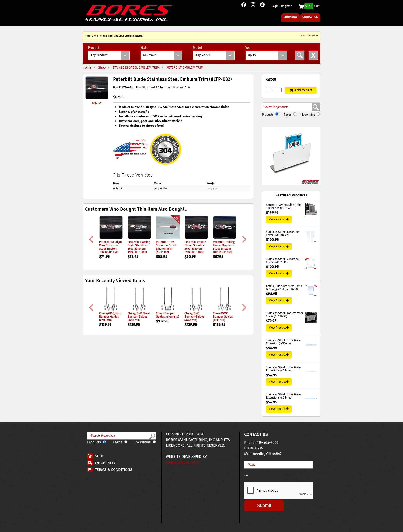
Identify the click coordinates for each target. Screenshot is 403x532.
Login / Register (282, 6)
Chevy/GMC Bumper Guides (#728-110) (194, 316)
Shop (99, 456)
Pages (288, 114)
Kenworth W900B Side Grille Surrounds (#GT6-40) (284, 206)
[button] (291, 156)
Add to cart (303, 90)
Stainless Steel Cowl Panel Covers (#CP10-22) (282, 234)
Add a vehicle (308, 36)
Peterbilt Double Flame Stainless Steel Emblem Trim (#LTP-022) (195, 247)
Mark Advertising (182, 462)
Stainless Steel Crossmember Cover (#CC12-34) (284, 315)
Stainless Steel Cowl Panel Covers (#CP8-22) (282, 261)
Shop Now (290, 17)
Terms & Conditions (113, 470)
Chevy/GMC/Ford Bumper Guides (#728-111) (139, 316)
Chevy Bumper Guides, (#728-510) (167, 315)
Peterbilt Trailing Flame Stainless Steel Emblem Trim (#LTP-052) (224, 247)
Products (268, 114)
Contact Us (310, 17)
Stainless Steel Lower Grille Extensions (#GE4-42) (283, 396)
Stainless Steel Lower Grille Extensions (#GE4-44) (283, 369)
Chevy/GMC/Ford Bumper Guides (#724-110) (110, 316)
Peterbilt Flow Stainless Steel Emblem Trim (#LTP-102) (166, 247)
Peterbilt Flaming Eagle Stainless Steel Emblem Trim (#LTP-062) (139, 247)
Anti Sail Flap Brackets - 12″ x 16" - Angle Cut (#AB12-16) (284, 288)
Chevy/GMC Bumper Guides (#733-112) (223, 316)
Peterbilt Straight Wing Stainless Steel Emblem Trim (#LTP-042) (110, 247)
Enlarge (97, 103)
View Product (277, 219)
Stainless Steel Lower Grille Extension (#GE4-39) (283, 342)
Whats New (105, 463)
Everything (308, 114)
